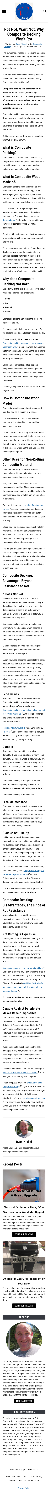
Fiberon (6, 732)
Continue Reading (24, 1234)
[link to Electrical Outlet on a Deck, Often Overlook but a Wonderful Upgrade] (24, 1185)
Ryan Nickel (21, 44)
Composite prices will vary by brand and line (23, 968)
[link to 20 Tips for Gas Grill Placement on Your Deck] (24, 1257)
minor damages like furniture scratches (20, 1072)
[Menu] (4, 11)
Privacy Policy (24, 1488)
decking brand (9, 220)
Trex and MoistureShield (14, 728)
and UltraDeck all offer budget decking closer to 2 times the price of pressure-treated (23, 987)
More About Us (24, 1401)
